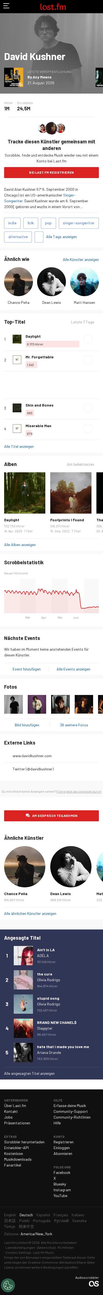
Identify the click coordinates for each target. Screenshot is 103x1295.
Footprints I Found (67, 519)
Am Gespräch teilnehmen (54, 815)
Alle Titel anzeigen (19, 446)
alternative (18, 236)
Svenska (79, 1220)
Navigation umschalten (6, 6)
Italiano (78, 1214)
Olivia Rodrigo (48, 979)
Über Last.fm (15, 1105)
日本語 (10, 1220)
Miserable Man (38, 425)
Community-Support (71, 1111)
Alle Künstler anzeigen (81, 259)
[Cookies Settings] (8, 1285)
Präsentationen (17, 1122)
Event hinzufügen (27, 669)
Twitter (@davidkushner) (33, 769)
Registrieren (64, 1141)
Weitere (96, 339)
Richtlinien (66, 1247)
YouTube (60, 1195)
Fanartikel (12, 1165)
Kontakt (11, 1111)
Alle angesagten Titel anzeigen (29, 1073)
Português (42, 1220)
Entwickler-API (16, 1147)
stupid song (48, 998)
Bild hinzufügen (27, 725)
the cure (44, 974)
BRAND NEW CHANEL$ (57, 1022)
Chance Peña (18, 302)
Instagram (62, 1189)
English (10, 1214)
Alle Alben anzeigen (20, 544)
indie (12, 222)
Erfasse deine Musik (70, 1105)
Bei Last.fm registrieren (51, 172)
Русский (61, 1220)
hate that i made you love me (63, 1046)
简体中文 (26, 1226)
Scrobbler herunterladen (24, 1141)
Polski (24, 1220)
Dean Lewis (51, 302)
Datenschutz (46, 1247)
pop (48, 222)
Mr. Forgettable (40, 357)
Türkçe (9, 1226)
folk (30, 222)
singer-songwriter (79, 222)
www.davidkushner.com (32, 755)
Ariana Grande (49, 1052)
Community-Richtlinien (72, 1117)
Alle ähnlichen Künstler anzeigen (30, 913)
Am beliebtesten (80, 464)
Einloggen (62, 1147)
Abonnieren (63, 1153)
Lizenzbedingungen (20, 1247)
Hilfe (57, 1122)
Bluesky (60, 1184)
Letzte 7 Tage (82, 322)
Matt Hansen (84, 302)
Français (61, 1214)
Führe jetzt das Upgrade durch (78, 791)
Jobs (8, 1117)
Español (43, 1214)
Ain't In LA (46, 949)
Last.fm (53, 6)
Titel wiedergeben (87, 339)
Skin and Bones (40, 405)
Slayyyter (44, 1028)
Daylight (33, 336)
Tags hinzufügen (39, 236)
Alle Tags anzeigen (61, 236)
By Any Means (39, 77)
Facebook (62, 1172)
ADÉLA (43, 955)
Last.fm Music (43, 1252)
